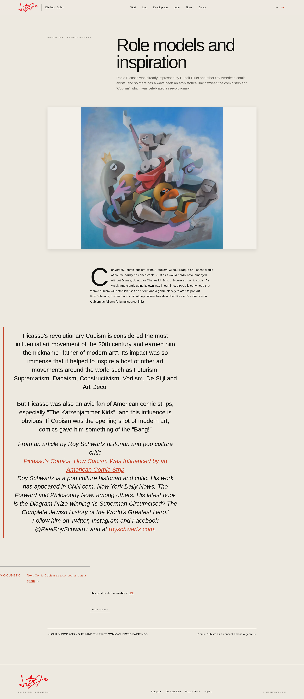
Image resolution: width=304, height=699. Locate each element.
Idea (144, 7)
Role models (100, 610)
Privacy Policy (192, 691)
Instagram (156, 691)
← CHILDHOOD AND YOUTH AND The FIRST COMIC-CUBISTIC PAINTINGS (98, 634)
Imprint (208, 691)
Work (133, 7)
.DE (131, 593)
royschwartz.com (131, 529)
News (189, 7)
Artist (177, 7)
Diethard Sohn (173, 691)
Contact (203, 7)
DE (277, 7)
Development (160, 7)
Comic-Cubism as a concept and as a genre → (226, 634)
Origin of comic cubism (78, 38)
